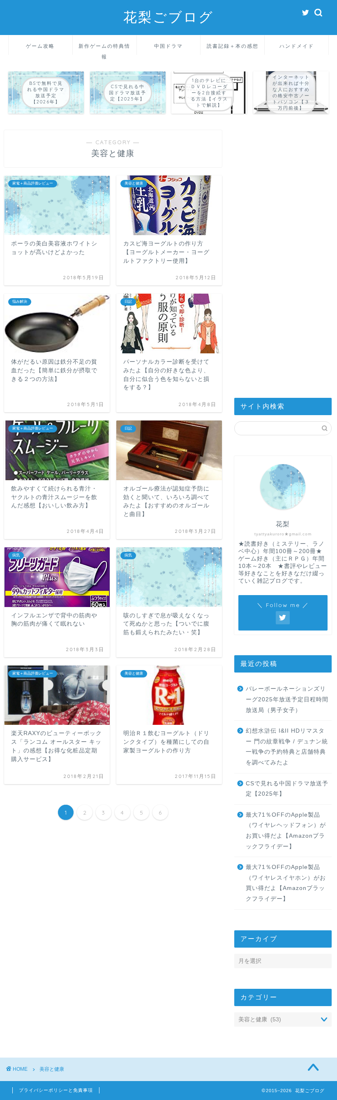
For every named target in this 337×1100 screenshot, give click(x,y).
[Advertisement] (283, 253)
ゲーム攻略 (40, 46)
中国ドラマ (168, 46)
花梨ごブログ (168, 16)
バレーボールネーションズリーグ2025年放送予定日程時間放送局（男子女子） (287, 699)
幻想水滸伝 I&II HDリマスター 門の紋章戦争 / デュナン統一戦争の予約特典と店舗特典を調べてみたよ (287, 747)
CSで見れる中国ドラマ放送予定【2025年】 (287, 788)
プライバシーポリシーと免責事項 (56, 1090)
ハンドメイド (296, 46)
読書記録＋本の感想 (233, 46)
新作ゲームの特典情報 (104, 49)
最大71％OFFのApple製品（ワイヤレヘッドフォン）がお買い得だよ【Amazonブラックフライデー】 (286, 831)
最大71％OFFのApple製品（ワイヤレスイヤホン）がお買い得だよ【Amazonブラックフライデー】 (286, 883)
